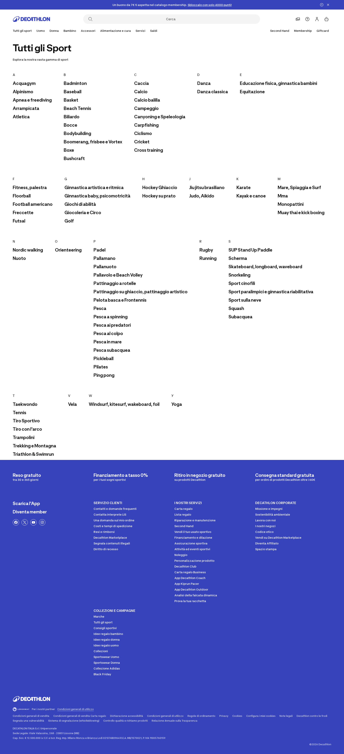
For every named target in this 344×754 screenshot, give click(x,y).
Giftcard (323, 30)
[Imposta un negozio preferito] (298, 19)
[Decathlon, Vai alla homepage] (31, 19)
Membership (303, 30)
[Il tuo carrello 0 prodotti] (326, 19)
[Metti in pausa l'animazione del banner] (322, 5)
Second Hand (279, 30)
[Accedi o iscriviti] (317, 19)
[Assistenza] (307, 19)
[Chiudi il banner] (328, 5)
